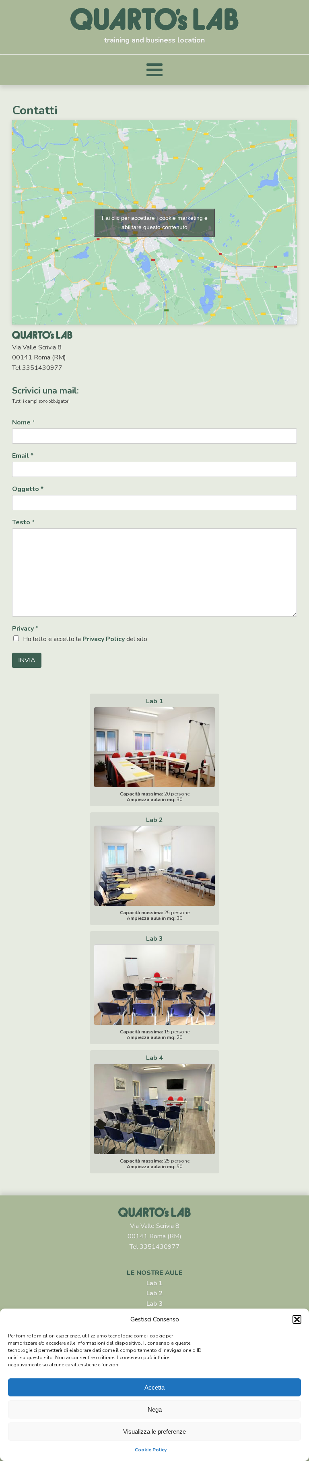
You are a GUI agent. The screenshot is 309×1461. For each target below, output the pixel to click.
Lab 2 (154, 1293)
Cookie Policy (151, 1450)
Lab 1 (154, 1283)
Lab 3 (154, 1303)
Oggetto (27, 489)
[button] (297, 1319)
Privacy (25, 629)
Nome (23, 422)
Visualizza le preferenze (154, 1431)
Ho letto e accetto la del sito (85, 639)
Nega (155, 1409)
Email (22, 456)
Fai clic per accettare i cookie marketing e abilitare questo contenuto (155, 222)
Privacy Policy (103, 639)
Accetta (154, 1387)
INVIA (26, 660)
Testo (23, 522)
